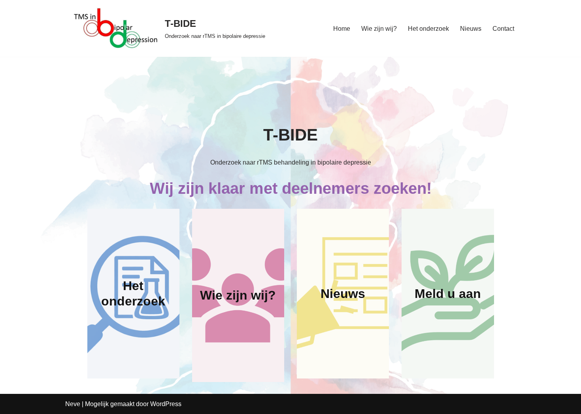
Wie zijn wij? (379, 28)
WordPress (165, 404)
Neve (72, 404)
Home (341, 28)
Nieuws (470, 28)
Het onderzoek (428, 28)
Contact (503, 28)
